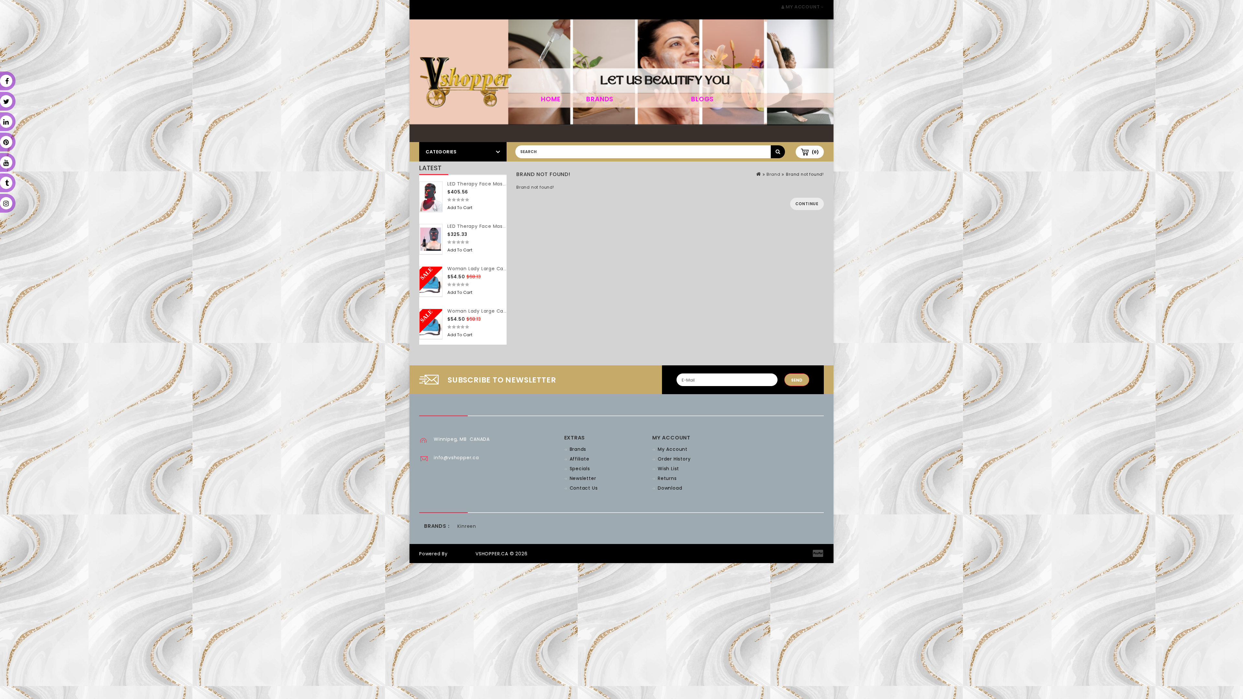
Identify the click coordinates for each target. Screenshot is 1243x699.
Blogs (702, 99)
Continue (807, 203)
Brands (599, 99)
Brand (773, 174)
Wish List (668, 468)
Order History (674, 459)
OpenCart (461, 553)
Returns (667, 478)
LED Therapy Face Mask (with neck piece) (499, 184)
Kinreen (466, 526)
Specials (580, 468)
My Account (673, 449)
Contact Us (584, 488)
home (550, 99)
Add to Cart (459, 208)
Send (796, 380)
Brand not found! (805, 174)
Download (670, 488)
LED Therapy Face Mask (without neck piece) (503, 226)
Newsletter (583, 478)
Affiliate (579, 459)
